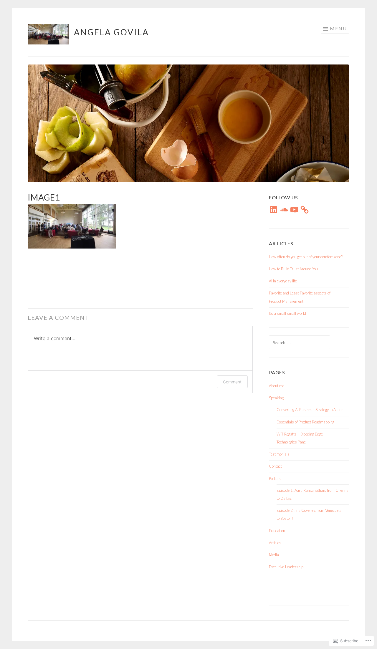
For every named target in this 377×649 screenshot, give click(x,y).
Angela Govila (111, 32)
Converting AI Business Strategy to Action (310, 409)
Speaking (276, 397)
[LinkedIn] (273, 209)
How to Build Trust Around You (293, 268)
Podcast (275, 478)
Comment (232, 381)
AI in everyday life (283, 281)
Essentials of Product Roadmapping (305, 422)
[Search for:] (299, 342)
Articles (275, 542)
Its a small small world (287, 313)
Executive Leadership (286, 566)
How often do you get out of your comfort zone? (306, 256)
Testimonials (279, 454)
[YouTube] (294, 209)
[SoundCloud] (284, 209)
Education (277, 530)
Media (274, 554)
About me (276, 385)
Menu (338, 28)
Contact (275, 466)
